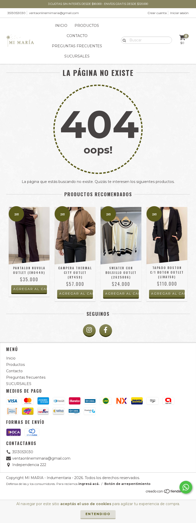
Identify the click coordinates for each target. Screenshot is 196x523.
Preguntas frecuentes (77, 46)
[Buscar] (123, 40)
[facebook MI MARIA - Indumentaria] (105, 330)
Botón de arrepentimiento (127, 484)
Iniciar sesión (179, 13)
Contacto (77, 35)
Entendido (98, 514)
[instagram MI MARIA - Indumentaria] (89, 330)
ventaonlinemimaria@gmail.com (54, 13)
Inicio (61, 25)
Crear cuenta (157, 13)
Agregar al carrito (30, 289)
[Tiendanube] (167, 492)
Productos (87, 25)
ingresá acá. (88, 484)
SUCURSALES (77, 56)
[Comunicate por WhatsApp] (185, 487)
